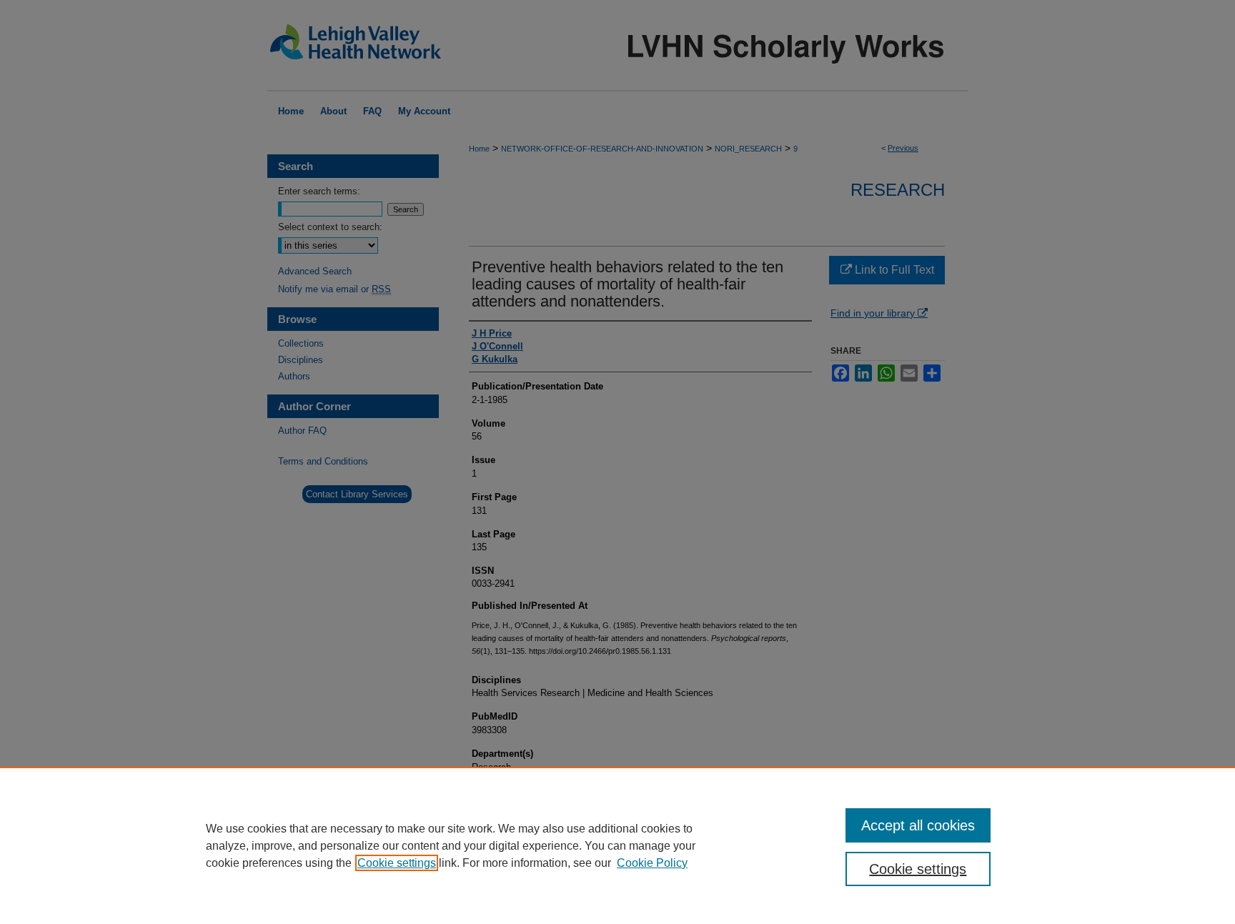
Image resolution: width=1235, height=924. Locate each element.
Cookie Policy (652, 863)
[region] (617, 845)
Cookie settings (396, 863)
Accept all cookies (918, 825)
